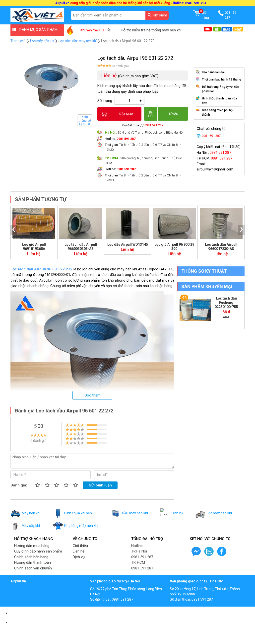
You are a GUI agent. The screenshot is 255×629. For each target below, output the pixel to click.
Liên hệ (78, 551)
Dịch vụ (177, 513)
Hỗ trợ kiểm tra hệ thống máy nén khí (141, 30)
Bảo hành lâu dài (213, 72)
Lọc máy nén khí (42, 41)
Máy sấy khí (31, 526)
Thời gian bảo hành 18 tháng (221, 79)
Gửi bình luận (100, 485)
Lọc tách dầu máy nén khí (78, 41)
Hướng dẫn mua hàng (31, 546)
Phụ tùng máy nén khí (81, 526)
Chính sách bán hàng (31, 557)
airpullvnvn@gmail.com (215, 169)
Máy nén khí (31, 513)
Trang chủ (18, 41)
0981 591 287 (153, 125)
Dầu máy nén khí (135, 513)
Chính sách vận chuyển (33, 568)
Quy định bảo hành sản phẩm (38, 551)
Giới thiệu (80, 546)
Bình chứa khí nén (78, 513)
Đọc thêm (92, 395)
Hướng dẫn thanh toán (32, 562)
